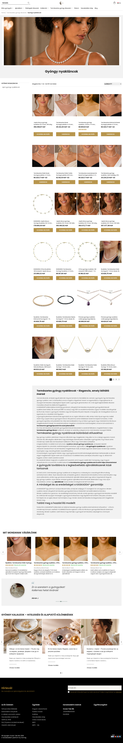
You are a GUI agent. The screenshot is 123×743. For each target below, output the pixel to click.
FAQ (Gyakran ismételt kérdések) (12, 722)
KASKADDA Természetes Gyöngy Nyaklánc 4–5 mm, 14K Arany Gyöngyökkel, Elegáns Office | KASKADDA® (65, 270)
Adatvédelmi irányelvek (9, 712)
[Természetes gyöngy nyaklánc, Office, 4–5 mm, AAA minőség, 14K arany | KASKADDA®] (88, 105)
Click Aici (119, 692)
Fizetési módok (37, 712)
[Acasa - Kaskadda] (61, 3)
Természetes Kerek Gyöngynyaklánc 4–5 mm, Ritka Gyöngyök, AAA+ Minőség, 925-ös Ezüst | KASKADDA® (64, 123)
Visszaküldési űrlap (87, 8)
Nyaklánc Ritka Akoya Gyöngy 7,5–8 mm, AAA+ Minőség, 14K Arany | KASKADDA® (109, 366)
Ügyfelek (36, 705)
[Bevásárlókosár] (114, 3)
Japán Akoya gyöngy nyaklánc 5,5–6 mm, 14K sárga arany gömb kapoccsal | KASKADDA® (88, 222)
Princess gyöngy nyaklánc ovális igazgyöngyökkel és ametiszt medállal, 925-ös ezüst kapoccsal (87, 318)
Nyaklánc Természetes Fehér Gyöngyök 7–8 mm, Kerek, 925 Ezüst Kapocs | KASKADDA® (110, 270)
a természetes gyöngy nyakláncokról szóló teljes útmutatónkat (93, 462)
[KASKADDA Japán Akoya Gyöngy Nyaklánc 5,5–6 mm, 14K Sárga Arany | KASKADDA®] (43, 204)
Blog (96, 8)
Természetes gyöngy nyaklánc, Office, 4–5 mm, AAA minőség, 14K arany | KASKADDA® (87, 123)
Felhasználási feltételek (9, 709)
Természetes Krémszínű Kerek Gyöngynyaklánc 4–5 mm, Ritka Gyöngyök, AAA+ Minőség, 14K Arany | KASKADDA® (110, 123)
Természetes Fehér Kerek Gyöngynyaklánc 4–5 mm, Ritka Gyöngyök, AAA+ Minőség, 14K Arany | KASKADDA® (42, 174)
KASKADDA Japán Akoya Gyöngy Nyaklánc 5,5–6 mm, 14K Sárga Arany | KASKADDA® (43, 222)
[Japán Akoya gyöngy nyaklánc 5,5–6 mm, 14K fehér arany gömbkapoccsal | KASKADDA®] (66, 204)
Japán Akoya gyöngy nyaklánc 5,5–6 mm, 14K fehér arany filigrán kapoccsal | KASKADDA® (110, 222)
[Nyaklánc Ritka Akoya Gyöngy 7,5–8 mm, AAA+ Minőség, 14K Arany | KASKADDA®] (111, 348)
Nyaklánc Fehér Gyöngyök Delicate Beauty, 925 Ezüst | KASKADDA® (42, 366)
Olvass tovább (14, 668)
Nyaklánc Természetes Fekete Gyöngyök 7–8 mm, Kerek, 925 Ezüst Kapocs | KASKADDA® (65, 318)
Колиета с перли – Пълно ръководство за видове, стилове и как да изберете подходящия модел (102, 651)
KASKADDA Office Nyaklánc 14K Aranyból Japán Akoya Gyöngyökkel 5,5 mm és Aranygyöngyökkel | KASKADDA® (42, 270)
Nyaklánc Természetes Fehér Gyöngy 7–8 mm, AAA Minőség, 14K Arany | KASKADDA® (65, 366)
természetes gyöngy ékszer (47, 430)
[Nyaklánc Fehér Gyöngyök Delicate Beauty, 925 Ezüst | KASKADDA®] (43, 348)
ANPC (34, 722)
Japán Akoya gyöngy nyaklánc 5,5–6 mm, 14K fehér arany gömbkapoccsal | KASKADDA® (65, 222)
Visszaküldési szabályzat (9, 717)
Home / (4, 13)
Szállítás (35, 714)
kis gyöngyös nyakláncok (96, 446)
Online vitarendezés (39, 720)
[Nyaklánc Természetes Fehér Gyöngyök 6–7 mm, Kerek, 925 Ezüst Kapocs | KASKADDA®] (19, 549)
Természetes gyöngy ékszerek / (17, 13)
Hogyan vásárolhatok (39, 709)
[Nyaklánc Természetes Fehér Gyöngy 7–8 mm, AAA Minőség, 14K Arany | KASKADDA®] (66, 348)
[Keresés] (28, 3)
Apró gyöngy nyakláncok (11, 87)
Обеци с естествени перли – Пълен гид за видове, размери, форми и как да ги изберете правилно (24, 651)
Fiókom (76, 8)
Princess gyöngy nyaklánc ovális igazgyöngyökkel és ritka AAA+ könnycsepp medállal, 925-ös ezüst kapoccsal (109, 318)
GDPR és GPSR (6, 720)
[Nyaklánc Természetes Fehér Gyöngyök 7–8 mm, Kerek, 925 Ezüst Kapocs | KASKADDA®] (111, 252)
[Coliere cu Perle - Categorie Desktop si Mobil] (61, 41)
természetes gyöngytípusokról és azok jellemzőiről (55, 426)
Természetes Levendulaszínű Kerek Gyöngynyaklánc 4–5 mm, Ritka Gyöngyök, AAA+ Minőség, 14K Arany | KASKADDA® (88, 174)
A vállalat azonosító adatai (10, 714)
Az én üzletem (7, 705)
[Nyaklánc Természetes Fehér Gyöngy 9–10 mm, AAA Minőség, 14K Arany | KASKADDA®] (88, 348)
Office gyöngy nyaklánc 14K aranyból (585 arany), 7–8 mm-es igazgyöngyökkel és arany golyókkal (87, 270)
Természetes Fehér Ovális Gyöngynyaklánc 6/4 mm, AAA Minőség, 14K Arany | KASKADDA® (64, 174)
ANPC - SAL (35, 725)
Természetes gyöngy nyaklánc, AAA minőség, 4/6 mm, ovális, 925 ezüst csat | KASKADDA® (110, 174)
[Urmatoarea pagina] (119, 379)
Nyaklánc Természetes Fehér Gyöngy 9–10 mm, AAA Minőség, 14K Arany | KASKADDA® (88, 366)
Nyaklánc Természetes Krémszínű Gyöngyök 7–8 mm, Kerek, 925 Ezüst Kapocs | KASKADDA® (43, 318)
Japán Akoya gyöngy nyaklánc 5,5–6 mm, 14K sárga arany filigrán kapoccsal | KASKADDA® (43, 123)
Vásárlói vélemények (8, 725)
